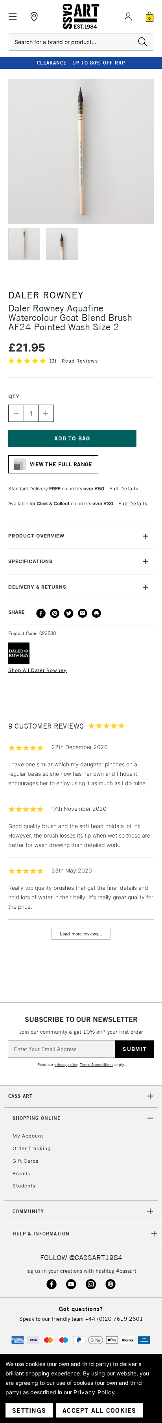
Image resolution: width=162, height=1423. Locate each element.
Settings (29, 1410)
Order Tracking (32, 1148)
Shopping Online (37, 1118)
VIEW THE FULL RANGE (61, 464)
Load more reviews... (81, 934)
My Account (28, 1136)
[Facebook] (41, 613)
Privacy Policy (94, 1392)
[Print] (96, 613)
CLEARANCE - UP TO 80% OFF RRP (81, 62)
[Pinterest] (54, 613)
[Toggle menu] (13, 17)
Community (28, 1211)
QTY (13, 396)
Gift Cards (26, 1161)
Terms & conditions (96, 1064)
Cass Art (20, 1096)
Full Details (123, 488)
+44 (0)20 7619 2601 (114, 1318)
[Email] (82, 613)
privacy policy (65, 1064)
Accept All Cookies (99, 1410)
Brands (21, 1173)
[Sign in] (128, 16)
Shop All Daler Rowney (37, 670)
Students (24, 1186)
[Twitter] (69, 613)
